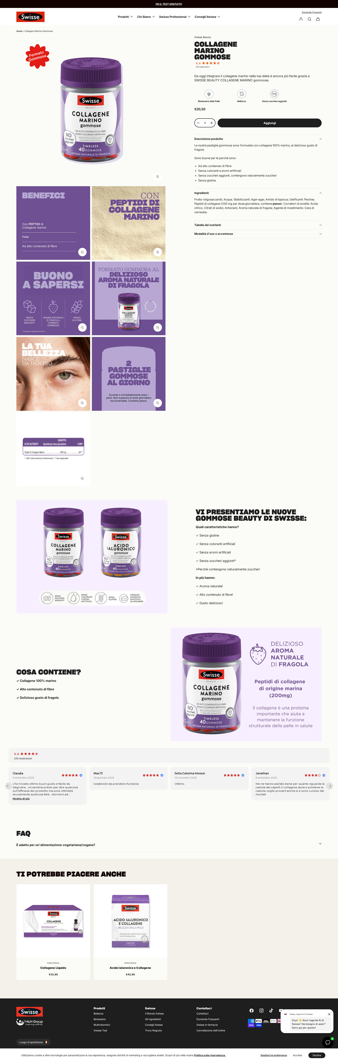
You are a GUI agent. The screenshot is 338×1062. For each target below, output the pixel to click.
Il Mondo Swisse (154, 1013)
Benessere (100, 1019)
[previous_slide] (8, 785)
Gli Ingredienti (153, 1019)
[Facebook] (251, 1010)
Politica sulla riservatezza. (210, 1055)
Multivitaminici (102, 1024)
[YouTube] (281, 1010)
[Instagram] (261, 1010)
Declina (317, 1055)
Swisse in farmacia (207, 1024)
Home (19, 31)
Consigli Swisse (154, 1024)
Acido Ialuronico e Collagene (130, 968)
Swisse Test (100, 1030)
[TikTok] (271, 1010)
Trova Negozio (153, 1030)
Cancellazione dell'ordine (210, 1030)
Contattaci (202, 1013)
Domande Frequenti (312, 12)
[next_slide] (329, 785)
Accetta (297, 1055)
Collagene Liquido (53, 968)
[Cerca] (309, 19)
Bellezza (98, 1013)
